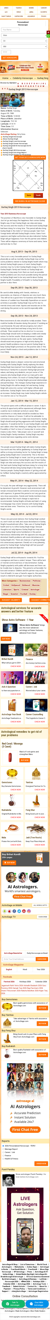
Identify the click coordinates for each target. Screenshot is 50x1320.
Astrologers (7, 1267)
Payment (7, 1289)
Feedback (6, 1286)
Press (29, 1272)
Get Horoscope (10, 58)
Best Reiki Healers (38, 1311)
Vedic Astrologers (7, 1308)
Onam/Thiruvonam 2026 (11, 991)
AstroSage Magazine (13, 964)
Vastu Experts (22, 1308)
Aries (6, 8)
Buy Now (11, 863)
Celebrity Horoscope (23, 78)
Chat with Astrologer (38, 1303)
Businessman (25, 581)
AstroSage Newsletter (13, 953)
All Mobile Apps (40, 905)
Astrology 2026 (24, 1284)
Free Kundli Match (18, 1269)
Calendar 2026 (41, 982)
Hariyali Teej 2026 (20, 988)
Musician (36, 585)
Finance (8, 1155)
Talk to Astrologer (15, 1303)
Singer (5, 594)
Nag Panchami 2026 (35, 988)
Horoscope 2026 (11, 1281)
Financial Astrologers (37, 1308)
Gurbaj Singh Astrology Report (15, 152)
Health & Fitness (11, 1159)
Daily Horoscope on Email (37, 953)
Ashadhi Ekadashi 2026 (33, 985)
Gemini (31, 8)
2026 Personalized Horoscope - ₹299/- (20, 1146)
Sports (16, 590)
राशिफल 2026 (25, 1281)
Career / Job (10, 1152)
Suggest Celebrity (11, 600)
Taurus (19, 8)
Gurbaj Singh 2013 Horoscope (14, 150)
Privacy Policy (19, 1289)
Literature (7, 590)
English (9, 969)
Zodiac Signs (32, 1267)
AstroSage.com (35, 1317)
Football (23, 594)
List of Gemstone (27, 1264)
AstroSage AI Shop (9, 1264)
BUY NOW (6, 639)
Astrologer (35, 590)
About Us (43, 1286)
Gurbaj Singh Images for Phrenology (17, 155)
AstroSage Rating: (9, 134)
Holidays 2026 (25, 982)
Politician (37, 581)
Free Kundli (32, 1269)
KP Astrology (19, 1272)
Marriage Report (11, 1149)
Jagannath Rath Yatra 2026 (12, 985)
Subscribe (42, 917)
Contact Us (32, 1286)
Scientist (14, 594)
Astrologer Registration (38, 1291)
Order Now (41, 1164)
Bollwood (26, 585)
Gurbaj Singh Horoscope (12, 137)
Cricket (6, 585)
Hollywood (15, 585)
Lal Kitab (42, 1279)
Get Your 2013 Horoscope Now (30, 157)
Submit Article (19, 1286)
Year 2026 (41, 969)
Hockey (32, 594)
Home (5, 78)
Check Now (16, 666)
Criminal (24, 590)
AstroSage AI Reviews (28, 1279)
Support (5, 1291)
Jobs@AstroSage (18, 1291)
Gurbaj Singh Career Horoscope (15, 143)
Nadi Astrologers (22, 1311)
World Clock (42, 1264)
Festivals (7, 977)
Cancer (44, 8)
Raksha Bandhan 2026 (30, 991)
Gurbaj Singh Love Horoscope (14, 141)
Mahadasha (19, 1267)
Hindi (25, 969)
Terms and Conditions (37, 1289)
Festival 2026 (9, 982)
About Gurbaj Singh (10, 139)
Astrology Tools (39, 1284)
